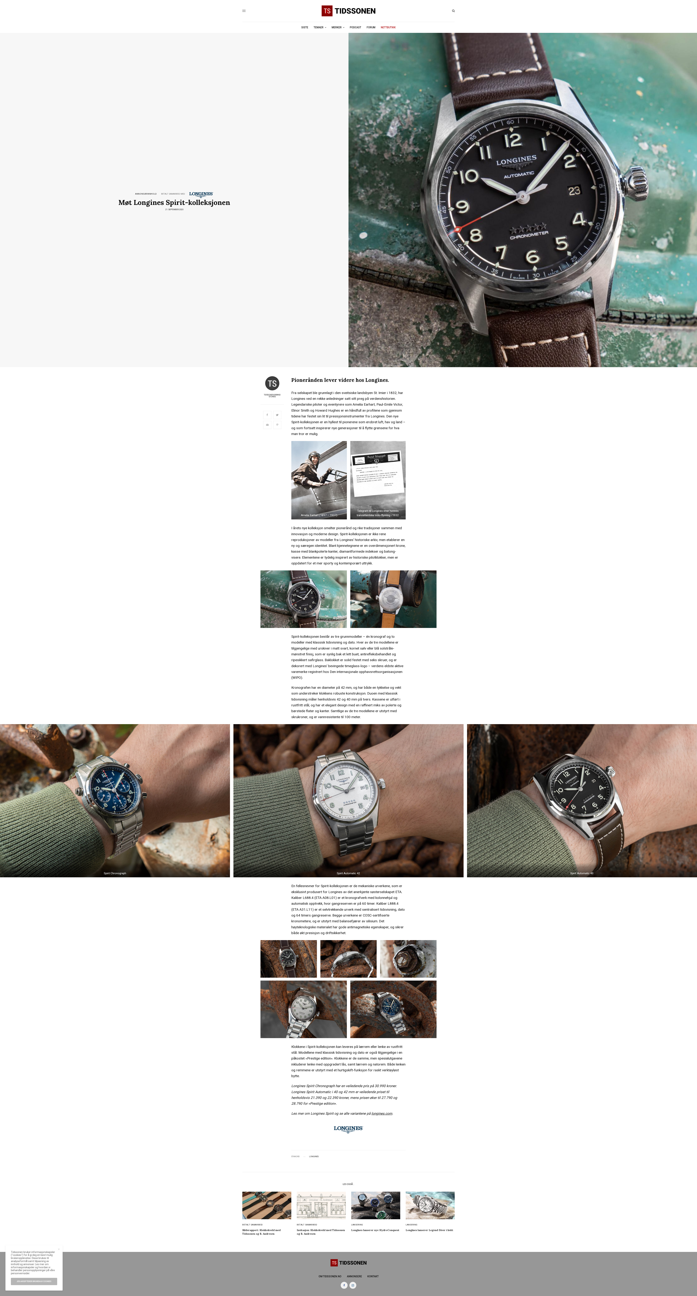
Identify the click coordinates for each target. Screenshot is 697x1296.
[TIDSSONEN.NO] (348, 10)
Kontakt (373, 1276)
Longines (314, 1157)
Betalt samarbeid (252, 1225)
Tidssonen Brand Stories (272, 396)
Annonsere (354, 1276)
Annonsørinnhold (146, 194)
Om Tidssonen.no (330, 1276)
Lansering (357, 1225)
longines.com (381, 1113)
